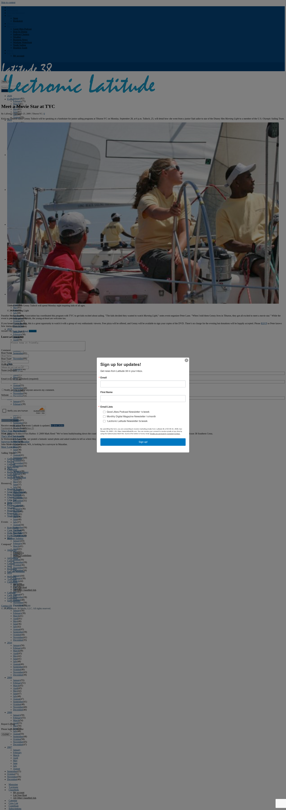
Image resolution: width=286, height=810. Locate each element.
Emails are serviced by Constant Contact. (165, 433)
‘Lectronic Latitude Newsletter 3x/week (127, 421)
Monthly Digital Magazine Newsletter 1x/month (131, 416)
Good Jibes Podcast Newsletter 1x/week (128, 411)
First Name (106, 392)
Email (103, 377)
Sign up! (143, 442)
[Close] (186, 360)
